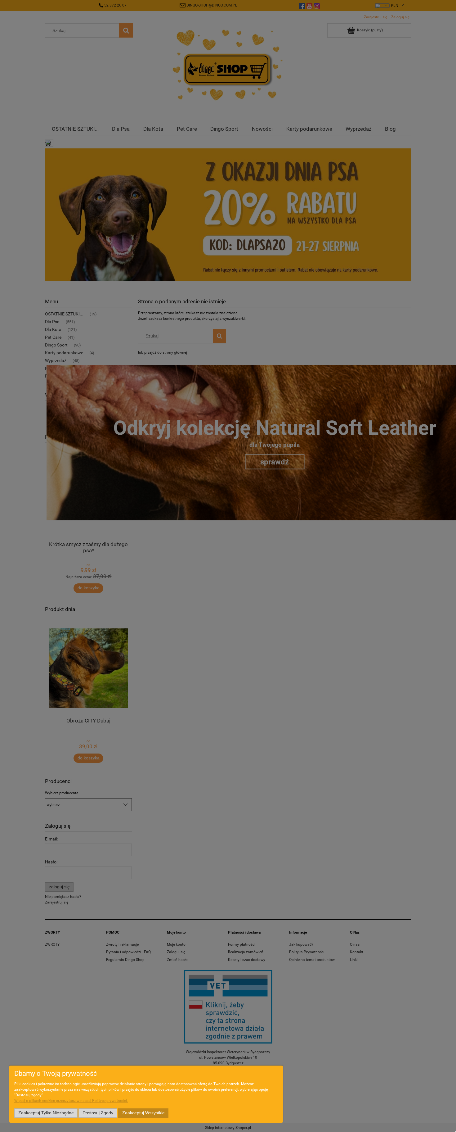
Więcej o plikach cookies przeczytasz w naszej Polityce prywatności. (71, 1100)
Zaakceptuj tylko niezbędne (46, 1113)
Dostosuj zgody (98, 1113)
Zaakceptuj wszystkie (143, 1113)
